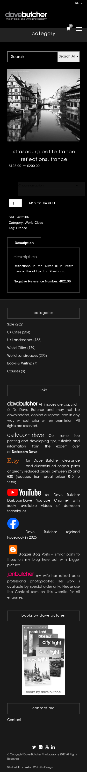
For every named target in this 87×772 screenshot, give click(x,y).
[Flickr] (40, 747)
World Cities (34, 222)
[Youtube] (47, 747)
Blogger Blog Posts (34, 554)
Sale (10, 324)
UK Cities (14, 332)
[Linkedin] (53, 747)
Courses (13, 371)
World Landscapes (22, 355)
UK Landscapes (19, 340)
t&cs (78, 3)
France (21, 228)
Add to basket (42, 203)
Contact (14, 720)
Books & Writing (19, 363)
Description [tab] (24, 243)
